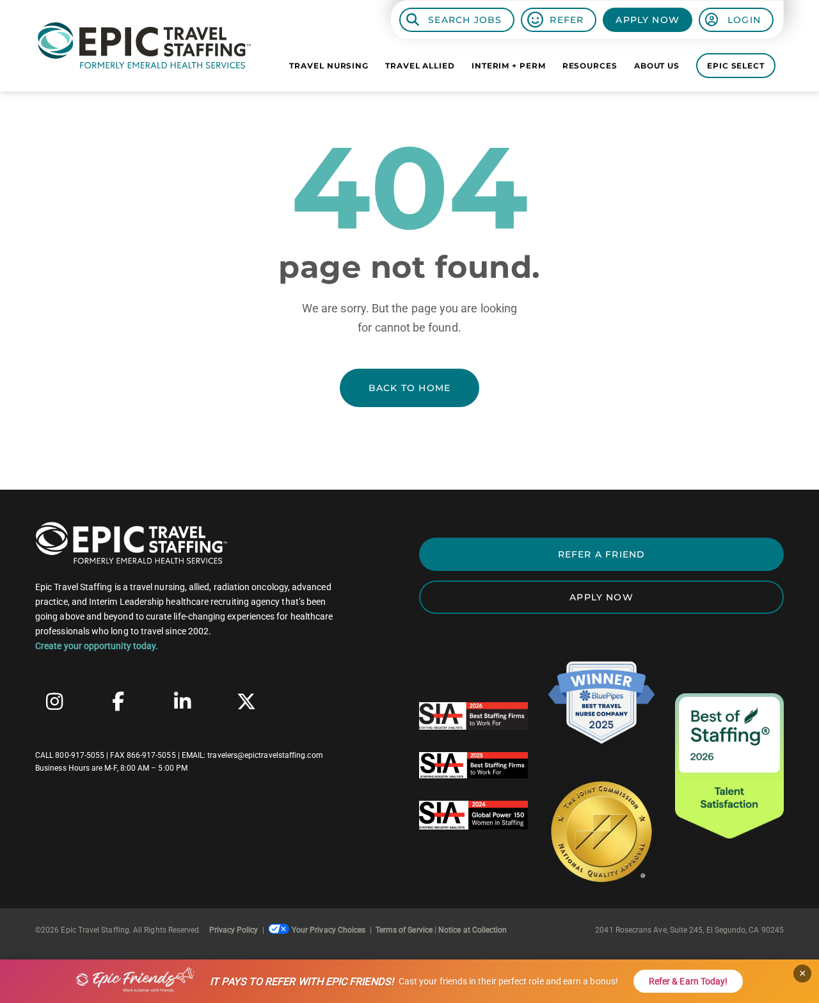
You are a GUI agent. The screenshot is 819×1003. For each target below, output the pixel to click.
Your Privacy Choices (328, 930)
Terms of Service (404, 930)
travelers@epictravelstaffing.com (264, 755)
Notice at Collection (472, 930)
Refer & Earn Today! (688, 981)
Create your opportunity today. (96, 646)
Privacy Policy (233, 930)
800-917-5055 (79, 755)
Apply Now (648, 20)
